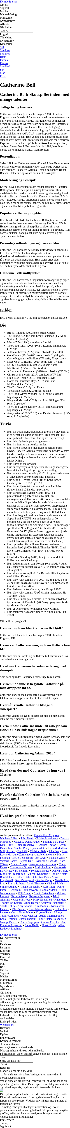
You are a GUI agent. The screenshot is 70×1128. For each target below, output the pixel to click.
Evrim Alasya (19, 896)
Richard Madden (57, 848)
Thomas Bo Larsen (53, 841)
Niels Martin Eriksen (40, 909)
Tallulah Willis (57, 857)
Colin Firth (61, 909)
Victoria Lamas (8, 860)
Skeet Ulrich (49, 925)
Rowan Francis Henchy (42, 864)
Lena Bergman (8, 918)
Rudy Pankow (43, 867)
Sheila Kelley (7, 906)
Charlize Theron (47, 844)
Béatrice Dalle (23, 877)
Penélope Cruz (8, 912)
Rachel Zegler (44, 880)
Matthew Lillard (9, 838)
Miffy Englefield (42, 899)
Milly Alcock (7, 851)
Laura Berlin (32, 925)
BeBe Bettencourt (22, 857)
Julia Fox (54, 851)
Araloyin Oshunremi (52, 902)
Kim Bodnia (41, 906)
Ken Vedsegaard (24, 880)
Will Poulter (24, 893)
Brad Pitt (22, 851)
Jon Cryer (40, 857)
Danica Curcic (60, 870)
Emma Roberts (16, 883)
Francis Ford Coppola (46, 835)
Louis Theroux (35, 883)
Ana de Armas (19, 864)
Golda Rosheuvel (25, 844)
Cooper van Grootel (21, 867)
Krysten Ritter (44, 912)
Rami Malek (26, 912)
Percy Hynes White (34, 848)
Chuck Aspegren (29, 922)
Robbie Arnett (59, 873)
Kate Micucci (29, 915)
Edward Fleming (18, 870)
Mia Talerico (19, 909)
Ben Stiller (6, 877)
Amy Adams (25, 906)
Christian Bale (38, 851)
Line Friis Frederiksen (12, 873)
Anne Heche (31, 902)
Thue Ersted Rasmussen (52, 918)
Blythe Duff (26, 860)
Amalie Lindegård (30, 886)
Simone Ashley (8, 886)
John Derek (27, 838)
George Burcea (8, 922)
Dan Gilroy (6, 844)
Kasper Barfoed (22, 899)
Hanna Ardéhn (48, 889)
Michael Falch (55, 883)
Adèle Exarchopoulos (51, 915)
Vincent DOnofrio (37, 873)
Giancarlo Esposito (46, 860)
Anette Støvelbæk (44, 893)
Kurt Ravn (49, 886)
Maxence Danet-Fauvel (27, 841)
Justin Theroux (27, 918)
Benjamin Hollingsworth (24, 889)
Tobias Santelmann (47, 838)
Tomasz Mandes (40, 870)
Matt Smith (14, 848)
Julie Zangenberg (23, 854)
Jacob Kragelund (45, 854)
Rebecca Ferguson (39, 896)
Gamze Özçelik (50, 922)
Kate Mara (60, 899)
